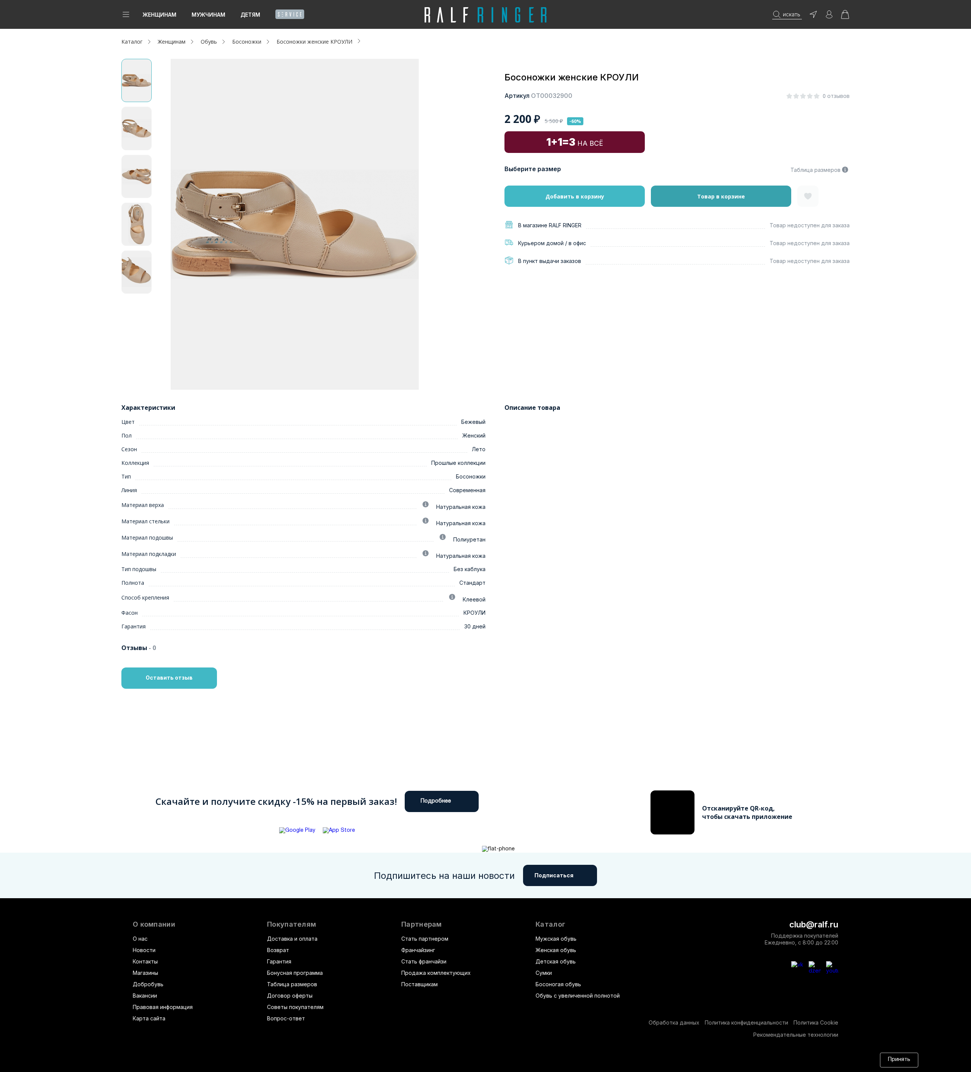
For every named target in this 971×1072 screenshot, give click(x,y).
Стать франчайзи (423, 961)
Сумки (544, 973)
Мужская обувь (556, 938)
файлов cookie (529, 1059)
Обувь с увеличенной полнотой (578, 995)
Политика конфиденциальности (746, 1022)
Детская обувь (556, 961)
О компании (154, 924)
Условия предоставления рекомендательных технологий (705, 1059)
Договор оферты (290, 995)
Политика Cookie (815, 1022)
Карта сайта (149, 1018)
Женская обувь (556, 950)
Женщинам (159, 14)
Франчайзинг (418, 950)
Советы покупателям (295, 1007)
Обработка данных (674, 1022)
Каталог (550, 924)
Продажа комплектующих (436, 973)
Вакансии (145, 995)
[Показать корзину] (845, 17)
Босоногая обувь (558, 984)
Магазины (145, 973)
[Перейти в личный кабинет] (829, 17)
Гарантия (279, 961)
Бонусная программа (295, 973)
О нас (140, 938)
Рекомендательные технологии (795, 1034)
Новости (144, 950)
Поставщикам (419, 984)
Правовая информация (163, 1007)
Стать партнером (424, 938)
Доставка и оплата (292, 938)
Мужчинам (208, 14)
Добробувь (148, 984)
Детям (250, 14)
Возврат (278, 950)
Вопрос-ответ (286, 1018)
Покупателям (291, 924)
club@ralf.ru (813, 924)
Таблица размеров (815, 170)
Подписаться (553, 875)
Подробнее (436, 801)
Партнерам (421, 924)
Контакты (145, 961)
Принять (899, 1059)
